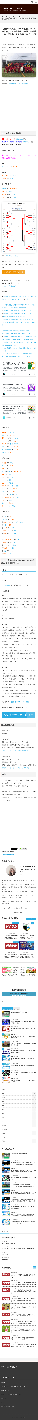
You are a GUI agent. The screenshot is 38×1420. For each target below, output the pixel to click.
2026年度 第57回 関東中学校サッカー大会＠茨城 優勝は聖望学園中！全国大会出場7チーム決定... (23, 1171)
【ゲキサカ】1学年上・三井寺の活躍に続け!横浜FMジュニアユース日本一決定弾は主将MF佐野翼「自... (23, 1283)
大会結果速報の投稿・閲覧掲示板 (19, 1012)
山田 (10, 474)
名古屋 (4, 194)
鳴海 (13, 528)
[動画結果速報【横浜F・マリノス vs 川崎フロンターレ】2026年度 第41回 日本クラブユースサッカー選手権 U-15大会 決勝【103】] (26, 949)
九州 (3, 1121)
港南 (3, 435)
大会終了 (12, 854)
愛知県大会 (19, 139)
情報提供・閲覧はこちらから (14, 272)
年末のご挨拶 (5, 1259)
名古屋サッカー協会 (12, 256)
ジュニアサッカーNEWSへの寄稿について (11, 1394)
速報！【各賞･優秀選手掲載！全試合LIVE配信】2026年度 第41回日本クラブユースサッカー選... (22, 1215)
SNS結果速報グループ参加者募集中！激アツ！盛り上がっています (23, 1073)
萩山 (3, 503)
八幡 (4, 525)
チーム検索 (4, 1129)
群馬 (32, 923)
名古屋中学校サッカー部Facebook (18, 83)
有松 (15, 197)
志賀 (15, 531)
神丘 (15, 533)
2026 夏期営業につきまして (8, 1238)
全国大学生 (16, 942)
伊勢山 (14, 506)
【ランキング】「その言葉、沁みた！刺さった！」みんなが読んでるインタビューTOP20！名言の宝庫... (23, 1330)
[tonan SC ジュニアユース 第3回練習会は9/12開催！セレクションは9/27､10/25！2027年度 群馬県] (26, 930)
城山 (10, 191)
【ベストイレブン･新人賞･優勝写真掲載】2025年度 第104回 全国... (23, 1044)
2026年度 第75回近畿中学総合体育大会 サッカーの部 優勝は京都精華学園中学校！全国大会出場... (23, 1193)
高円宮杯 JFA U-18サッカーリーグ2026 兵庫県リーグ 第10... (23, 1081)
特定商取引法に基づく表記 (7, 1406)
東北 (3, 1093)
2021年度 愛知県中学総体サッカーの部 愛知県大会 (18, 319)
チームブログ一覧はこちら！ (10, 286)
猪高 (11, 444)
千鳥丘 (12, 486)
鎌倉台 (5, 519)
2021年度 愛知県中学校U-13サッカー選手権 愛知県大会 (19, 296)
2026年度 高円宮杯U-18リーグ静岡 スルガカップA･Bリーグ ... (23, 1029)
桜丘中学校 (10, 142)
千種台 (4, 452)
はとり (13, 194)
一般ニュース (15, 923)
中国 (3, 1113)
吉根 (11, 494)
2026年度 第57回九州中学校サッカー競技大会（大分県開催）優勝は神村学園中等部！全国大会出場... (23, 1200)
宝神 (10, 480)
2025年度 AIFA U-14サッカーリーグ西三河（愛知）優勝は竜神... (23, 1037)
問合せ (3, 1141)
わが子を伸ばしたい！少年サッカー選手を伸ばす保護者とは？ (23, 1307)
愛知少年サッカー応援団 (18, 714)
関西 (3, 1109)
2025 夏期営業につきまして (8, 1243)
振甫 (3, 491)
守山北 (14, 545)
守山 (11, 463)
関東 (3, 1101)
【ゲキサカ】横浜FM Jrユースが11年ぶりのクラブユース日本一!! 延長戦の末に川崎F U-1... (23, 1322)
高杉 (10, 500)
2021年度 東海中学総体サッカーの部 (14, 316)
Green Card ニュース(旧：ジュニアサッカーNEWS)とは (14, 1386)
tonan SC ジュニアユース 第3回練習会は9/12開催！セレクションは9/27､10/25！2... (27, 937)
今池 (4, 516)
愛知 (14, 175)
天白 (7, 166)
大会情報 (5, 854)
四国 (3, 1117)
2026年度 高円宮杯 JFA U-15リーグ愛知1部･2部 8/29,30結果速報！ (22, 1207)
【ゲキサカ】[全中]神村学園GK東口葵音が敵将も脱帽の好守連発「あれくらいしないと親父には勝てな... (23, 1346)
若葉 (3, 489)
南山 (15, 542)
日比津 (12, 432)
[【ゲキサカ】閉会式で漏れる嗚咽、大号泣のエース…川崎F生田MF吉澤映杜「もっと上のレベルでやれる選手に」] (11, 930)
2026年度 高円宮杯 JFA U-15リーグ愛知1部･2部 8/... (22, 1059)
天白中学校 (18, 142)
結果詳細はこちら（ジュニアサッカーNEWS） (16, 750)
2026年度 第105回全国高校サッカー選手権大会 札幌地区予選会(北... (23, 1051)
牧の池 (4, 449)
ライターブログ (20, 912)
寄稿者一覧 (3, 1398)
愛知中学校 (9, 144)
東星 (11, 477)
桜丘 (3, 166)
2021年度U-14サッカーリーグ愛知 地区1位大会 (17, 313)
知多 (19, 299)
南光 (17, 522)
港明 (3, 446)
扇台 (8, 471)
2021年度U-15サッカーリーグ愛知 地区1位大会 (17, 310)
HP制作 (4, 1137)
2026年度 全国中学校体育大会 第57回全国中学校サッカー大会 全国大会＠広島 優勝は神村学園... (23, 1163)
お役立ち (4, 1133)
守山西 (18, 497)
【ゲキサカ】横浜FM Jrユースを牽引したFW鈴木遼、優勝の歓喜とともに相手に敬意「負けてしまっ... (23, 1300)
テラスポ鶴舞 (6, 585)
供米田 (4, 188)
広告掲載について (5, 1390)
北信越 (3, 1097)
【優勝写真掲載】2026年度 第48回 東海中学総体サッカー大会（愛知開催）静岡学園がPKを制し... (23, 1185)
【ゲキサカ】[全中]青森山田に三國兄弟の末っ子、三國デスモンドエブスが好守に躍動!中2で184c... (23, 1338)
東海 (3, 1105)
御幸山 (18, 486)
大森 (15, 494)
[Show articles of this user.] (10, 870)
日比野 (11, 483)
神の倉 (16, 438)
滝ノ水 (22, 522)
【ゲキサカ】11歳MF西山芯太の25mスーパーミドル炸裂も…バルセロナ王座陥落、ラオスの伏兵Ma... (23, 1315)
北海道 (3, 1089)
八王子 (11, 468)
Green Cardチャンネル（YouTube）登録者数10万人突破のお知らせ (18, 1248)
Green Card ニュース (12, 8)
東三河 (29, 299)
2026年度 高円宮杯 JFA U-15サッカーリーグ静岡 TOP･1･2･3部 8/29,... (23, 1222)
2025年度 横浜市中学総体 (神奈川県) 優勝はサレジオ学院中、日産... (23, 1022)
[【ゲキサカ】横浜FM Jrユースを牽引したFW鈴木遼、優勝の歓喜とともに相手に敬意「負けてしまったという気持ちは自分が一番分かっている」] (11, 949)
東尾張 (4, 299)
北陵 (10, 554)
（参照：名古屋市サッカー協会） (20, 702)
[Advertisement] (19, 107)
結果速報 (4, 1125)
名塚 (11, 178)
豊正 (3, 466)
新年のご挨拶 (5, 1254)
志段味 (16, 444)
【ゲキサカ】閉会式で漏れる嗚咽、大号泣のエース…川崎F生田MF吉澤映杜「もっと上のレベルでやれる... (23, 1291)
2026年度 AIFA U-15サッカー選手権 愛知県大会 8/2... (22, 1066)
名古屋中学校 (11, 139)
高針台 (9, 449)
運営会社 (3, 1382)
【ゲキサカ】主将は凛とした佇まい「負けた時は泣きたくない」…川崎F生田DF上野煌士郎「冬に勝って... (23, 1276)
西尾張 (9, 299)
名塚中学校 (17, 144)
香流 (13, 548)
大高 (4, 551)
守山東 (4, 471)
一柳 (3, 441)
